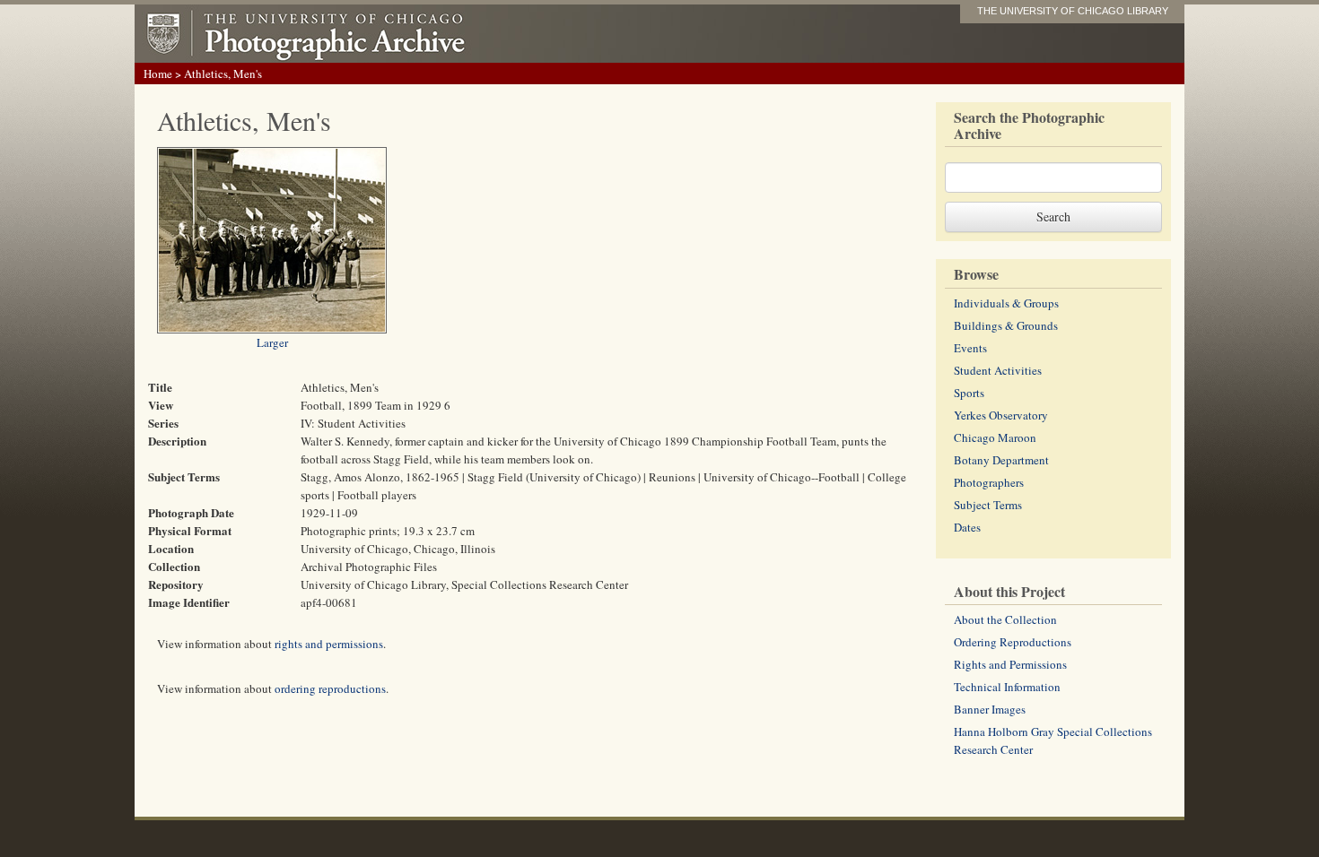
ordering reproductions (330, 688)
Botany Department (1001, 460)
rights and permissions (329, 644)
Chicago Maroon (995, 437)
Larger (272, 342)
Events (970, 348)
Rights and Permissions (1010, 664)
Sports (969, 393)
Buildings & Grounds (1006, 325)
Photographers (989, 482)
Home (158, 73)
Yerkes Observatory (1001, 415)
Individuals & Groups (1006, 303)
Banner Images (990, 709)
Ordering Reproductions (1012, 642)
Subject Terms (988, 505)
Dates (967, 527)
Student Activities (998, 370)
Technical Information (1007, 687)
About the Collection (1005, 619)
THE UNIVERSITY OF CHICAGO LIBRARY (1072, 10)
